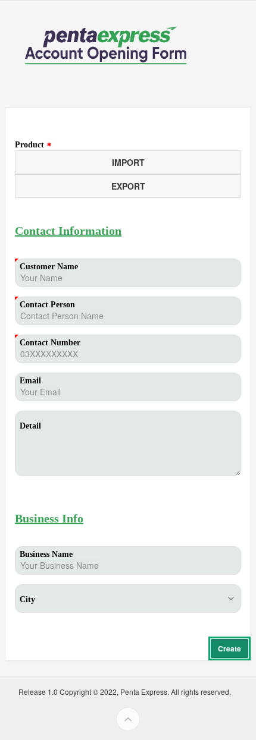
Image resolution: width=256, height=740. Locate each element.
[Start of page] (128, 719)
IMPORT (128, 162)
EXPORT (128, 186)
